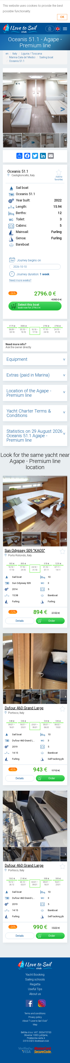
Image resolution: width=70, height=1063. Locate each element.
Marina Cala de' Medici (22, 57)
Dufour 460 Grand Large (24, 708)
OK (62, 17)
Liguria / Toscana (31, 53)
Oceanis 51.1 (16, 61)
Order (51, 620)
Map (35, 1024)
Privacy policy (35, 1017)
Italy (15, 53)
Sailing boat (46, 57)
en (7, 53)
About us (35, 994)
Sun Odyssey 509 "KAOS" (25, 550)
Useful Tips (35, 989)
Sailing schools (35, 979)
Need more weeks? (20, 280)
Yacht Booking (35, 974)
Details (20, 620)
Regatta (35, 984)
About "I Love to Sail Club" (35, 1021)
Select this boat (28, 306)
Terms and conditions (35, 1013)
